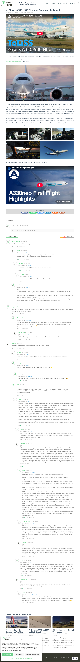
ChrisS (27, 354)
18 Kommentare (9, 635)
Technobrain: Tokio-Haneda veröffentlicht (14, 631)
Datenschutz (23, 658)
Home (47, 3)
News (53, 3)
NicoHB (31, 276)
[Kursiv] (15, 231)
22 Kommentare (28, 12)
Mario (29, 265)
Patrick (16, 12)
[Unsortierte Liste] (24, 231)
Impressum (29, 658)
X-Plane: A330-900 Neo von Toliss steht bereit (33, 10)
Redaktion (61, 3)
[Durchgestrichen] (19, 231)
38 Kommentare (32, 635)
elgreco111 (28, 320)
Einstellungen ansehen (32, 654)
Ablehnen (19, 654)
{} (32, 230)
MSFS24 (22, 633)
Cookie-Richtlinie (15, 658)
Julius (38, 633)
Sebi (31, 431)
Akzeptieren (7, 654)
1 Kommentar (55, 635)
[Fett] (13, 231)
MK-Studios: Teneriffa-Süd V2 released (63, 631)
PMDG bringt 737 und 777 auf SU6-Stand (39, 631)
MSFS (19, 633)
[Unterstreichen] (17, 231)
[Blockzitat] (26, 231)
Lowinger (30, 376)
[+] (34, 230)
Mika (29, 401)
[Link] (30, 231)
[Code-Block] (28, 231)
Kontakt (73, 3)
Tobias (15, 633)
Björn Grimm (29, 253)
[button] (39, 639)
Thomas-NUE (31, 335)
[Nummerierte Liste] (21, 231)
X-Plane (21, 12)
